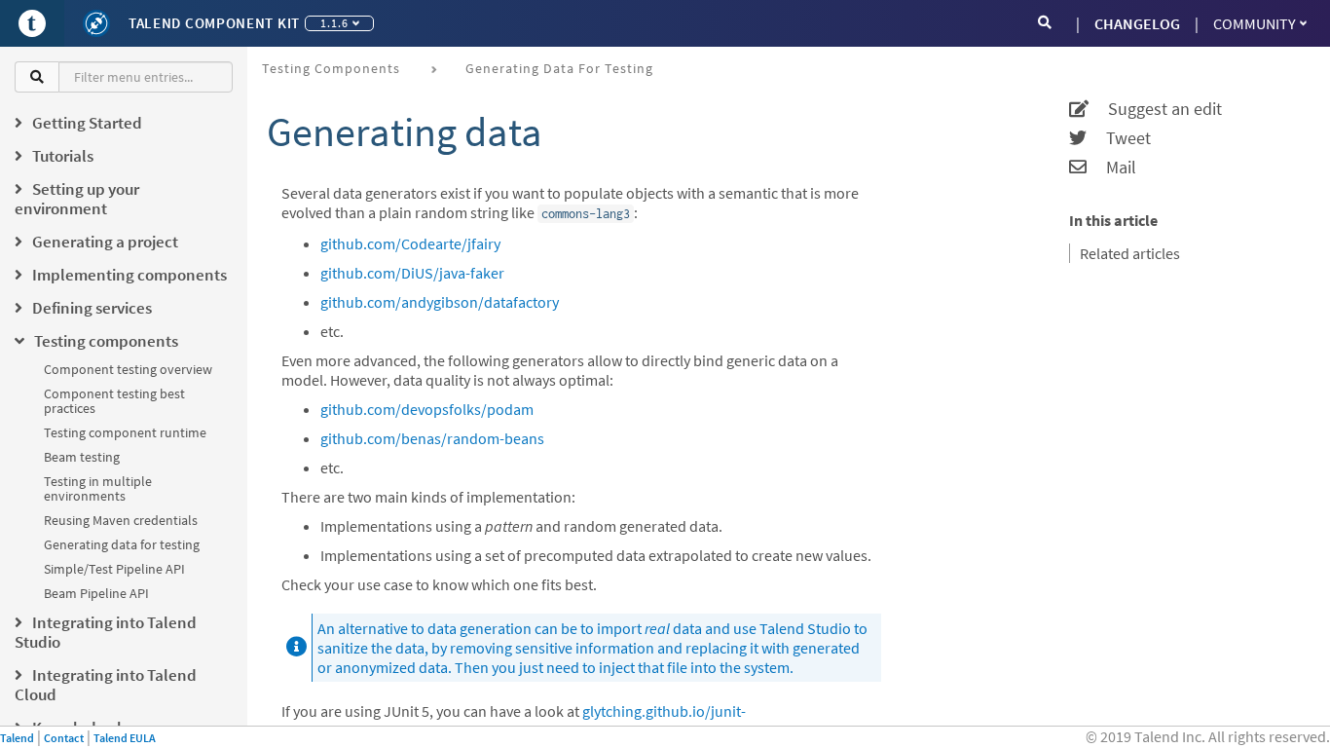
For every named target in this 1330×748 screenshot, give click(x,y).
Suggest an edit (1155, 109)
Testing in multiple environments (98, 488)
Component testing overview (128, 369)
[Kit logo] (96, 23)
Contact (64, 737)
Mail (1111, 167)
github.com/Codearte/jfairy (410, 243)
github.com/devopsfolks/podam (427, 409)
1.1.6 (334, 23)
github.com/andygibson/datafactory (439, 302)
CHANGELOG (1137, 23)
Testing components (331, 68)
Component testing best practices (114, 401)
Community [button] (1254, 23)
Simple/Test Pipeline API (114, 569)
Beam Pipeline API (96, 593)
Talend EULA (124, 737)
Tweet (1119, 138)
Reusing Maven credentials (121, 520)
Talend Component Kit (214, 23)
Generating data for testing (122, 544)
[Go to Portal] (32, 23)
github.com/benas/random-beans (432, 438)
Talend (17, 737)
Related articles (1130, 253)
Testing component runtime (125, 432)
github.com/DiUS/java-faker (412, 272)
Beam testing (82, 457)
